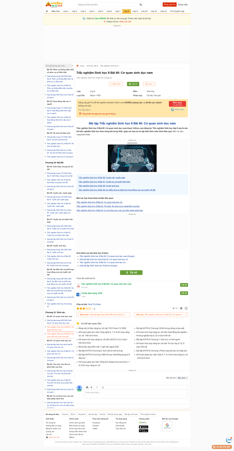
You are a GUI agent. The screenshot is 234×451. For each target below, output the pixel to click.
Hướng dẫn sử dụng (53, 426)
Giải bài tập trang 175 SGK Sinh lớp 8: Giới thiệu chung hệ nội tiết (60, 174)
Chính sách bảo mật (77, 429)
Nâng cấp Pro (170, 4)
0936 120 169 (54, 437)
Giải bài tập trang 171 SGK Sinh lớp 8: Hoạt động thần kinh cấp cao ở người (59, 110)
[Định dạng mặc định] (102, 387)
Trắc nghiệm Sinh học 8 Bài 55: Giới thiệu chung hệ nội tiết (59, 181)
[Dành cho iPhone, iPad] (143, 428)
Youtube (95, 426)
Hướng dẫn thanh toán (78, 431)
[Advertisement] (117, 44)
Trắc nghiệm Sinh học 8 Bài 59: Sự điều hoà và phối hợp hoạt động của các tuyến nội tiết (60, 290)
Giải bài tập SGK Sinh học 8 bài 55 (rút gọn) (60, 187)
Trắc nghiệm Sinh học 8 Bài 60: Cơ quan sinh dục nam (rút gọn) (107, 256)
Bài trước (117, 84)
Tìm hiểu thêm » (84, 110)
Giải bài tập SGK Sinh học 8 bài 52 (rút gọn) (60, 96)
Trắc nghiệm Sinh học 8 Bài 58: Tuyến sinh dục (59, 257)
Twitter (95, 429)
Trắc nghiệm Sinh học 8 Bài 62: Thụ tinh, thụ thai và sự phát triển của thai (60, 382)
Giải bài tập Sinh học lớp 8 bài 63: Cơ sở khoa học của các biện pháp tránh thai (60, 405)
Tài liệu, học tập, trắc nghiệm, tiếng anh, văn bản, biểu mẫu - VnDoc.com (60, 4)
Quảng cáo (50, 431)
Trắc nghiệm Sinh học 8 (109, 66)
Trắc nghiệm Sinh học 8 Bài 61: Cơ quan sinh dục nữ (103, 262)
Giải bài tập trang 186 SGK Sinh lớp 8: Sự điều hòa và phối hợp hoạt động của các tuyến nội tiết (59, 281)
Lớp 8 (82, 66)
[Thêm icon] (87, 387)
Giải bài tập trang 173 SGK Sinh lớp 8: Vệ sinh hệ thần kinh (59, 138)
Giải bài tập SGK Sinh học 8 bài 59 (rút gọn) (60, 298)
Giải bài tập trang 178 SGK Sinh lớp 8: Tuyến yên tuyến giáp (59, 198)
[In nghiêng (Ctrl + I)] (97, 387)
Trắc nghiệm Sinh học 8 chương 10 (59, 305)
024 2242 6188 (159, 442)
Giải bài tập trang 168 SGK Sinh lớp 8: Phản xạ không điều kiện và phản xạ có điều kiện (60, 79)
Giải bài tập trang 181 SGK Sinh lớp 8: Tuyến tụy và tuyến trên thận (60, 227)
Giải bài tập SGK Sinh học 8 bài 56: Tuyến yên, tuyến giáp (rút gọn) (59, 212)
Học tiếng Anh (121, 423)
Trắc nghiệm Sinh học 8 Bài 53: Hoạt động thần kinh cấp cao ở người (59, 120)
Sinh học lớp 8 (92, 66)
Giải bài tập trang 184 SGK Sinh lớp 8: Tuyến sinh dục (59, 251)
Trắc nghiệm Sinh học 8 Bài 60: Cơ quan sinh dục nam (60, 328)
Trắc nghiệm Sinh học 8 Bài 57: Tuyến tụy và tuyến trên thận (59, 234)
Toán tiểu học (121, 429)
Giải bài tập (120, 426)
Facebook (96, 423)
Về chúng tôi (50, 423)
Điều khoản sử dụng (77, 426)
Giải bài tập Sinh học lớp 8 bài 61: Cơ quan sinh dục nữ (104, 259)
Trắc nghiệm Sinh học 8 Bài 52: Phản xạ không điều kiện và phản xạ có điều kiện (60, 88)
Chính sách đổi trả (76, 434)
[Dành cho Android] (143, 432)
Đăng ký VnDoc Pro (53, 429)
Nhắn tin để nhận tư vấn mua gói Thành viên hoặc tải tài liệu (119, 18)
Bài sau (148, 84)
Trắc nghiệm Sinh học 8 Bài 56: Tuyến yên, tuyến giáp (59, 204)
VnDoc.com (77, 66)
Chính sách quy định (77, 423)
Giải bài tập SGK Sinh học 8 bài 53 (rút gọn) (60, 127)
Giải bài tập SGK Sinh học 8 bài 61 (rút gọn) (98, 266)
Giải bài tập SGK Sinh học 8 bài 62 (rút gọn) (60, 390)
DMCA (71, 437)
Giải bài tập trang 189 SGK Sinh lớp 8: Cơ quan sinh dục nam (105, 315)
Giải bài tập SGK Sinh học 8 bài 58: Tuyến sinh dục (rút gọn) (59, 264)
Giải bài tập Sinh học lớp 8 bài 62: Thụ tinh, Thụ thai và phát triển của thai (60, 373)
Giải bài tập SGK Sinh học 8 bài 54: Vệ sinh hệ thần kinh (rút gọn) (60, 151)
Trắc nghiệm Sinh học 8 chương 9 (60, 157)
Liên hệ (49, 434)
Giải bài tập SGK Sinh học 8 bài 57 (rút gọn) (60, 240)
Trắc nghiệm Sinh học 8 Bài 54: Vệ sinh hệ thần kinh (60, 145)
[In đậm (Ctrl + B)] (91, 387)
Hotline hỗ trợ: (119, 22)
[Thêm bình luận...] (136, 394)
